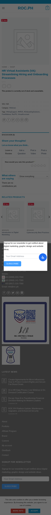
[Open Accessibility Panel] (43, 257)
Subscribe (12, 264)
